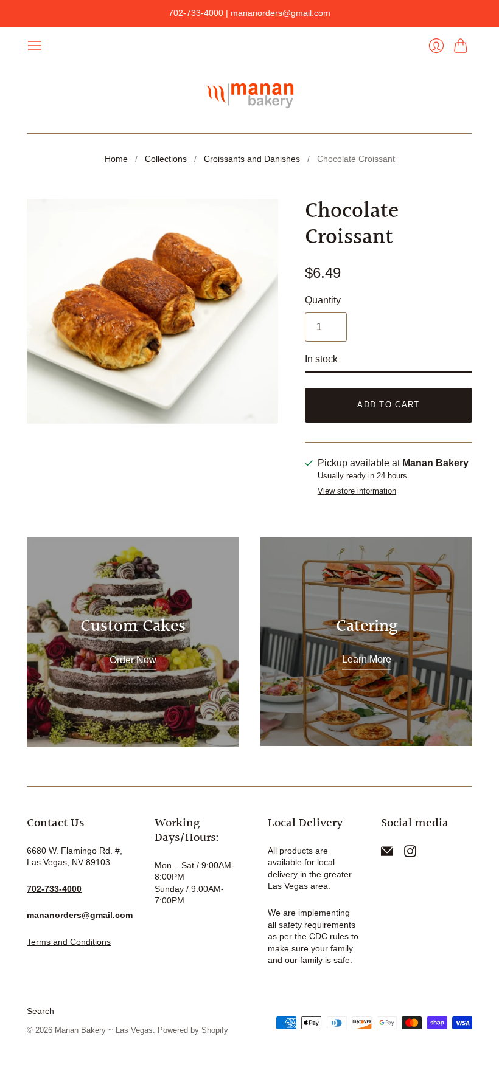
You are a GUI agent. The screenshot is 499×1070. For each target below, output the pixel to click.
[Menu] (34, 45)
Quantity (323, 300)
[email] (387, 854)
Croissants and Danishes (252, 159)
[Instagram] (410, 854)
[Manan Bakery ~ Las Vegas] (249, 93)
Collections (166, 159)
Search (40, 1011)
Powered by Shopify (193, 1030)
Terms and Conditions (69, 942)
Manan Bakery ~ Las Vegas (104, 1030)
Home (116, 159)
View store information (357, 491)
